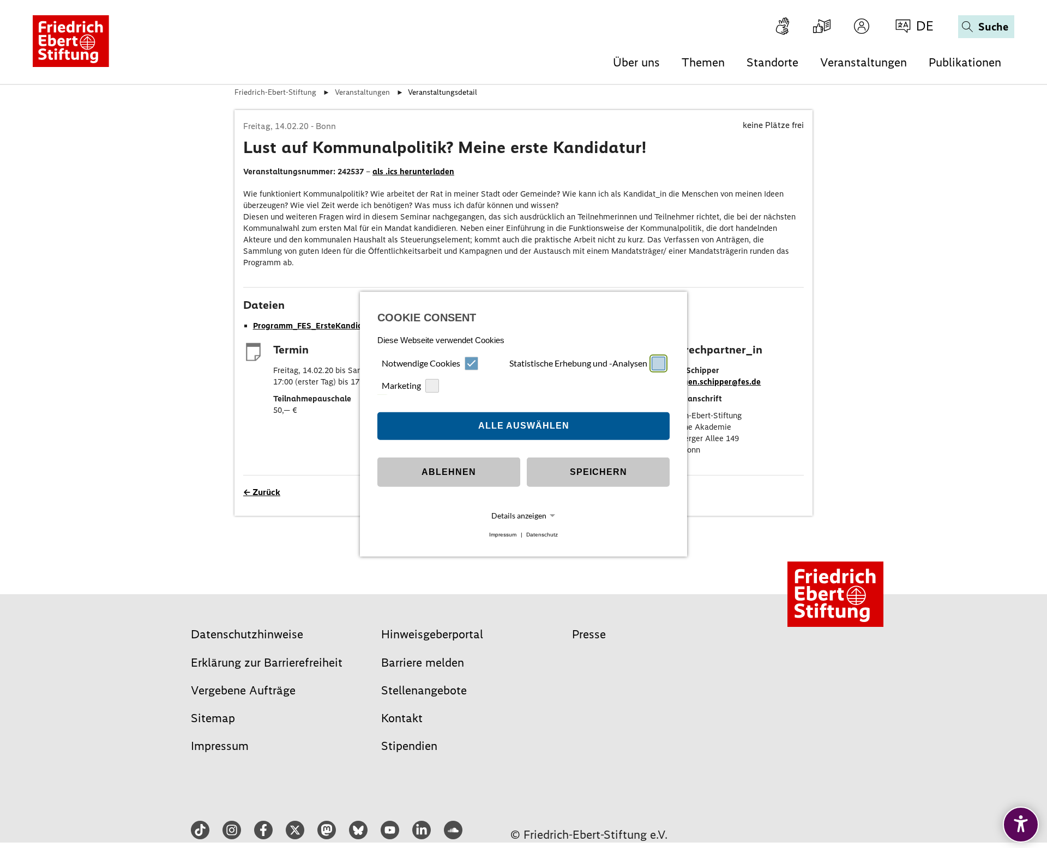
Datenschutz (542, 535)
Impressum (502, 535)
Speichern (598, 472)
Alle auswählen (523, 425)
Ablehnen (449, 472)
